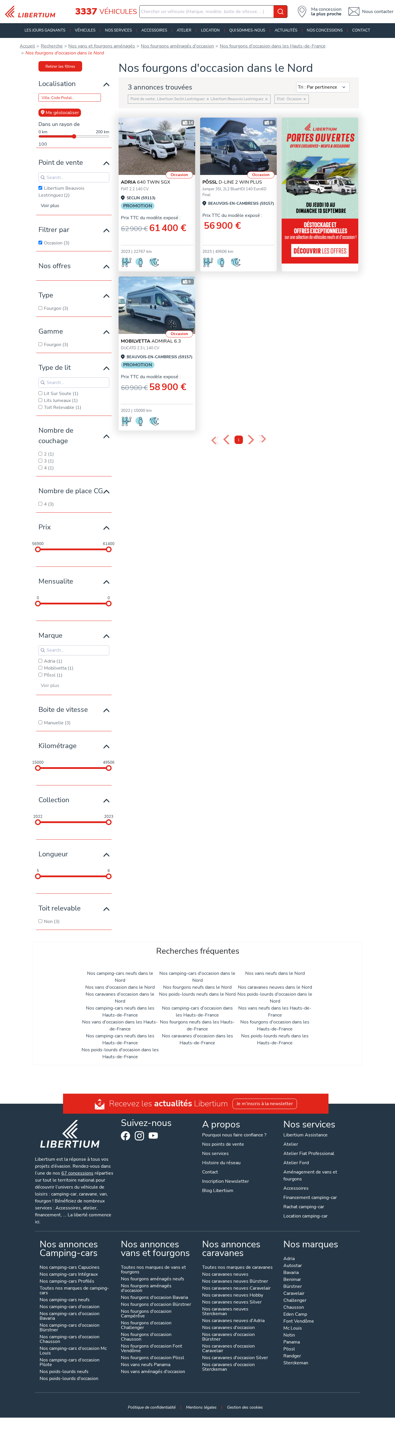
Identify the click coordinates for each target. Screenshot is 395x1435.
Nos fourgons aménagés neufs (152, 1279)
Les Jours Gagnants (45, 30)
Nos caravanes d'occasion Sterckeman (228, 1367)
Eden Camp (295, 1314)
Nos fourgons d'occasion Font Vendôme (151, 1349)
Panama (291, 1342)
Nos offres (54, 265)
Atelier (184, 30)
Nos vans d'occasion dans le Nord (120, 987)
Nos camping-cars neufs (65, 1300)
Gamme (50, 331)
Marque (50, 635)
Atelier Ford (296, 1163)
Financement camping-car (310, 1197)
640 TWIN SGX (145, 182)
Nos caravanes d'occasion (228, 1328)
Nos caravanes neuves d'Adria (233, 1321)
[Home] (32, 11)
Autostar (292, 1266)
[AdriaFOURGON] (157, 146)
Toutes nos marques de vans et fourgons (153, 1270)
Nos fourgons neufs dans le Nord (197, 987)
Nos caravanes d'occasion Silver (235, 1358)
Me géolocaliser (62, 112)
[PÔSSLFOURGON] (238, 146)
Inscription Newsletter (225, 1181)
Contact (361, 30)
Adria (289, 1259)
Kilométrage (57, 745)
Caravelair (293, 1294)
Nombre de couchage (55, 435)
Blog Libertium (217, 1190)
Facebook (125, 1135)
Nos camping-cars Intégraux (69, 1274)
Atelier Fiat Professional (308, 1153)
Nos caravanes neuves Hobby (232, 1295)
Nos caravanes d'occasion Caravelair (228, 1349)
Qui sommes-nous (247, 30)
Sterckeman (295, 1363)
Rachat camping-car (303, 1207)
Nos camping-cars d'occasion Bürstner (69, 1328)
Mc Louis (292, 1328)
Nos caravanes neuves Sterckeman (225, 1312)
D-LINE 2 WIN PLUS (232, 182)
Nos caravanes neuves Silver (232, 1302)
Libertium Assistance (305, 1135)
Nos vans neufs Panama (145, 1365)
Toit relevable (59, 908)
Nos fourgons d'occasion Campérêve (146, 1314)
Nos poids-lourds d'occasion (69, 1379)
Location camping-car (305, 1216)
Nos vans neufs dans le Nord (275, 973)
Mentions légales (201, 1407)
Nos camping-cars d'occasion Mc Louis (73, 1351)
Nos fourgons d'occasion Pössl (152, 1358)
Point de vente (60, 162)
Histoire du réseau (221, 1163)
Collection (53, 800)
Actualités (286, 30)
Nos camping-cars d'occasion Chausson (69, 1340)
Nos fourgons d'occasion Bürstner (156, 1305)
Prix (44, 527)
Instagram (139, 1135)
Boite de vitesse (63, 709)
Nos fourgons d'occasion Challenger (146, 1326)
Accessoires (154, 30)
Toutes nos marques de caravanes (237, 1268)
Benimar (292, 1280)
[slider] (38, 549)
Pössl (289, 1349)
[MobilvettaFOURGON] (157, 305)
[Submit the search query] (43, 177)
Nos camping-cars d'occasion (69, 1307)
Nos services (118, 30)
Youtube (153, 1137)
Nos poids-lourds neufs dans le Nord (197, 994)
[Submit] (280, 12)
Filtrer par (53, 229)
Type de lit (54, 367)
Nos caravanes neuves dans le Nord (275, 987)
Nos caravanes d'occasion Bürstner (228, 1337)
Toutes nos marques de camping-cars (74, 1291)
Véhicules (85, 30)
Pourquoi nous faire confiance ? (234, 1135)
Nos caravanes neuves (225, 1274)
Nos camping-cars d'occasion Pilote (69, 1363)
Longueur (53, 854)
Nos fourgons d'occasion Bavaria (154, 1298)
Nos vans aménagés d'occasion (153, 1372)
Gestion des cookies (245, 1407)
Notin (289, 1335)
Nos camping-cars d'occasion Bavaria (69, 1316)
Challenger (295, 1301)
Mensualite (55, 581)
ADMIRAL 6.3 (151, 341)
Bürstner (292, 1287)
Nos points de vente (223, 1144)
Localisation (57, 83)
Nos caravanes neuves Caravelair (236, 1288)
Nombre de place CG (70, 491)
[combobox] (213, 11)
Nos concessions (325, 30)
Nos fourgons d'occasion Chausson (146, 1337)
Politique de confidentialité (152, 1407)
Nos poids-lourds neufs (64, 1372)
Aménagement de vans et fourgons (310, 1175)
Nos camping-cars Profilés (67, 1281)
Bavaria (291, 1273)
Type (45, 295)
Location (210, 30)
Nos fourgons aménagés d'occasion (146, 1289)
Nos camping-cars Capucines (69, 1268)
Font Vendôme (298, 1321)
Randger (292, 1356)
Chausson (293, 1307)
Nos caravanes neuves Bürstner (235, 1281)
